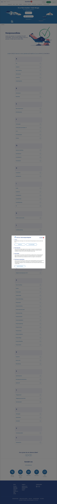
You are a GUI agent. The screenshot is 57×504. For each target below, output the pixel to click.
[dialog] (28, 252)
